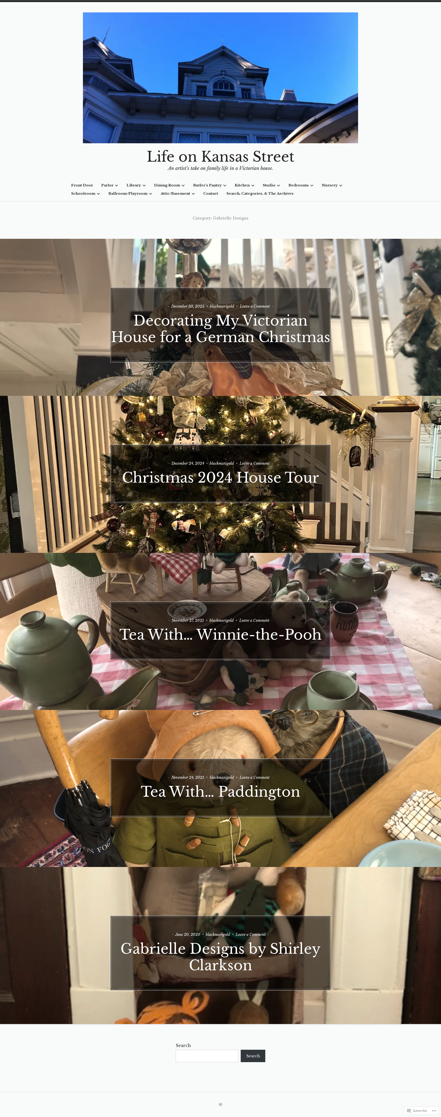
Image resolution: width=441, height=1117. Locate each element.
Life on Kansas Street (220, 156)
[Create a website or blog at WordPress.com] (220, 1105)
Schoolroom (83, 193)
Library (134, 185)
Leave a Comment (255, 306)
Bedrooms (298, 185)
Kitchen (242, 185)
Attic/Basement (175, 193)
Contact (210, 193)
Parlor (107, 185)
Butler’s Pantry (207, 185)
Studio (269, 185)
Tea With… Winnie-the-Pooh (220, 634)
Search (183, 1045)
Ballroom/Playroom (127, 193)
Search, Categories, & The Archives (260, 193)
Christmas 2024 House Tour (220, 477)
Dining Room (167, 185)
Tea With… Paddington (220, 791)
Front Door (82, 185)
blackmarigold (222, 306)
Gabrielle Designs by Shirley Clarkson (220, 957)
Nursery (330, 185)
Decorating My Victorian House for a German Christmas (220, 329)
